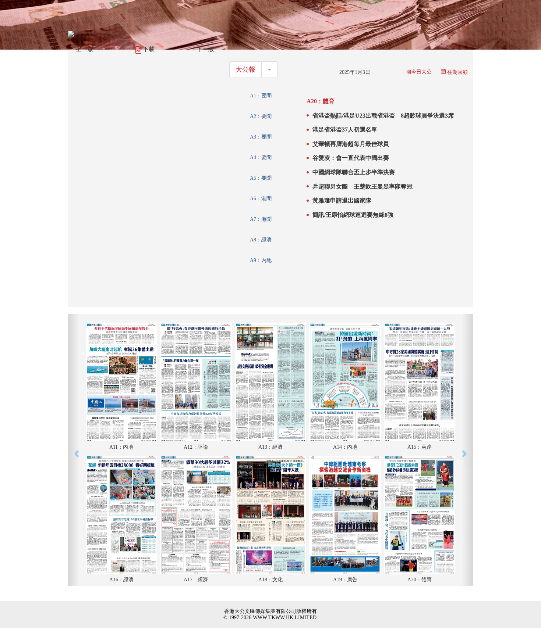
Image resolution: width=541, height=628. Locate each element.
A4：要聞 (261, 157)
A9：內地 (261, 260)
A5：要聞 (261, 178)
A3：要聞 (261, 137)
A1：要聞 (261, 95)
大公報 (245, 69)
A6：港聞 (261, 198)
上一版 (84, 49)
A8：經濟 (261, 240)
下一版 (205, 49)
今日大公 (421, 72)
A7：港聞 (261, 219)
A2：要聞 (261, 116)
